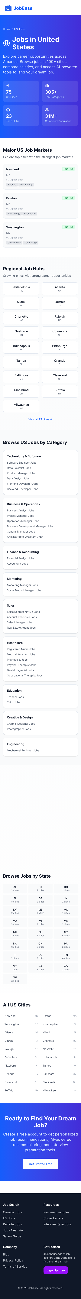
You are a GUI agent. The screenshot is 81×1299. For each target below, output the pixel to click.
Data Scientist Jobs (19, 467)
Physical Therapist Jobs (21, 664)
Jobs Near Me (13, 1230)
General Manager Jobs (21, 531)
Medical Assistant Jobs (21, 654)
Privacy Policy (13, 1260)
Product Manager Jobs (21, 473)
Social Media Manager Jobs (24, 590)
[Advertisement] (40, 815)
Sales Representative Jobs (23, 611)
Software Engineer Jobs (21, 462)
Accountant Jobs (17, 563)
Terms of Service (15, 1266)
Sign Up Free (56, 1270)
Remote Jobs (12, 1224)
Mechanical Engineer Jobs (23, 750)
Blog (6, 1254)
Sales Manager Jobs (19, 622)
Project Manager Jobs (20, 515)
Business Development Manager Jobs (30, 526)
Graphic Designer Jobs (21, 723)
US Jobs (9, 1218)
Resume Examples (56, 1212)
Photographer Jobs (19, 728)
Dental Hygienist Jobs (20, 670)
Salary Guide (12, 1236)
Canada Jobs (12, 1212)
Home (6, 29)
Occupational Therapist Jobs (25, 675)
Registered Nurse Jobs (21, 649)
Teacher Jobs (15, 696)
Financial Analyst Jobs (20, 558)
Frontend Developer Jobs (22, 483)
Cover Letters (53, 1218)
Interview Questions (58, 1224)
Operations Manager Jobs (23, 521)
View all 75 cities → (40, 419)
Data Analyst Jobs (18, 478)
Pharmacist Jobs (17, 659)
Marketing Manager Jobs (22, 585)
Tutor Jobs (13, 702)
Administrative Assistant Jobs (25, 536)
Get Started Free (40, 1164)
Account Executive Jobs (22, 617)
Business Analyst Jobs (20, 510)
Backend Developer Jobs (22, 489)
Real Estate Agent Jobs (21, 627)
